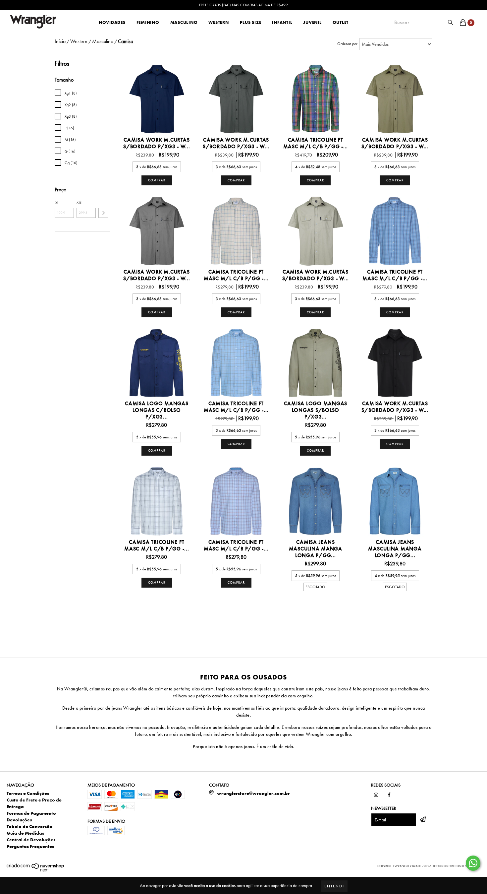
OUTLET (341, 22)
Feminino (147, 22)
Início (60, 41)
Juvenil (312, 22)
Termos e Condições (28, 793)
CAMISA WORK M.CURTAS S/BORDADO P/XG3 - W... (156, 143)
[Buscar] (450, 22)
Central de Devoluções (31, 840)
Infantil (282, 22)
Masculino (184, 22)
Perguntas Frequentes (30, 846)
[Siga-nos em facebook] (389, 795)
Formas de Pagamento (31, 813)
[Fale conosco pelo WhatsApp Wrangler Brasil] (473, 863)
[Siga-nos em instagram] (376, 795)
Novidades (112, 22)
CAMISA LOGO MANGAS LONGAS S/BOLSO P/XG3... (316, 410)
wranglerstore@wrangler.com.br (253, 793)
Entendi (334, 886)
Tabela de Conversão (30, 826)
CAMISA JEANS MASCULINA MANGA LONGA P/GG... (315, 549)
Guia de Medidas (25, 833)
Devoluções (19, 820)
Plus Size (250, 22)
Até (79, 203)
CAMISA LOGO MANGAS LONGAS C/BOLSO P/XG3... (157, 410)
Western (218, 22)
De (56, 203)
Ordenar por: (347, 43)
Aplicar (103, 213)
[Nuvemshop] (36, 870)
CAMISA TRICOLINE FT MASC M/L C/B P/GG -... (315, 143)
